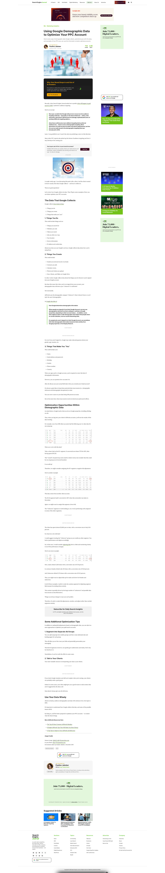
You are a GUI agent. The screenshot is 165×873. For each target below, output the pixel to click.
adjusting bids (67, 544)
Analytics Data (73, 852)
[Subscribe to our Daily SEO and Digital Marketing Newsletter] (128, 2)
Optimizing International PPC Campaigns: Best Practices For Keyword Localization (68, 824)
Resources (82, 2)
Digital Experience (58, 850)
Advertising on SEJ (107, 838)
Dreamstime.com (60, 742)
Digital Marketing (73, 2)
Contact (121, 843)
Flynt (54, 742)
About (120, 841)
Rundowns (88, 841)
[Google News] (33, 853)
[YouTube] (39, 853)
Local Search (73, 841)
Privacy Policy (122, 848)
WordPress (56, 852)
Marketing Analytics (49, 748)
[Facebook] (42, 853)
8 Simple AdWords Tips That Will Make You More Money (62, 727)
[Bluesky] (33, 855)
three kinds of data (58, 204)
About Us (96, 2)
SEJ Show (88, 848)
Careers (121, 845)
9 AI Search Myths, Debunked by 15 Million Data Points (110, 187)
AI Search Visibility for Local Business (110, 211)
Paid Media (64, 2)
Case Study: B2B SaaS (108, 841)
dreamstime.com (64, 740)
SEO (59, 2)
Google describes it (51, 301)
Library (88, 843)
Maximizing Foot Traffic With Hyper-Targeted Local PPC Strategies (84, 824)
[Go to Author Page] (46, 47)
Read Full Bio (50, 771)
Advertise (103, 2)
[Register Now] (112, 110)
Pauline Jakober (55, 46)
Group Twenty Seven (64, 767)
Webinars (89, 2)
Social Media (57, 848)
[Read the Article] (51, 817)
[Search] (131, 2)
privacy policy (74, 802)
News (55, 838)
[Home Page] (39, 2)
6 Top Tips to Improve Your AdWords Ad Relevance (61, 730)
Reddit (71, 854)
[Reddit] (39, 855)
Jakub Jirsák (56, 740)
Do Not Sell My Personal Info (125, 850)
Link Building (73, 838)
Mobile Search (73, 843)
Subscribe (121, 838)
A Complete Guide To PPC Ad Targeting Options (50, 824)
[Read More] (112, 178)
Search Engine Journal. (76, 869)
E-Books (88, 845)
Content (55, 845)
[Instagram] (36, 855)
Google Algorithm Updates (92, 850)
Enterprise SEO (73, 848)
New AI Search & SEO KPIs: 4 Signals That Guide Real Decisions (111, 120)
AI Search (53, 2)
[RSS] (42, 855)
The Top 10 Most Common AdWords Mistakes (59, 724)
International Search (74, 845)
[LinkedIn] (36, 853)
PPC (57, 748)
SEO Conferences (90, 852)
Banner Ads (105, 843)
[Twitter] (45, 853)
